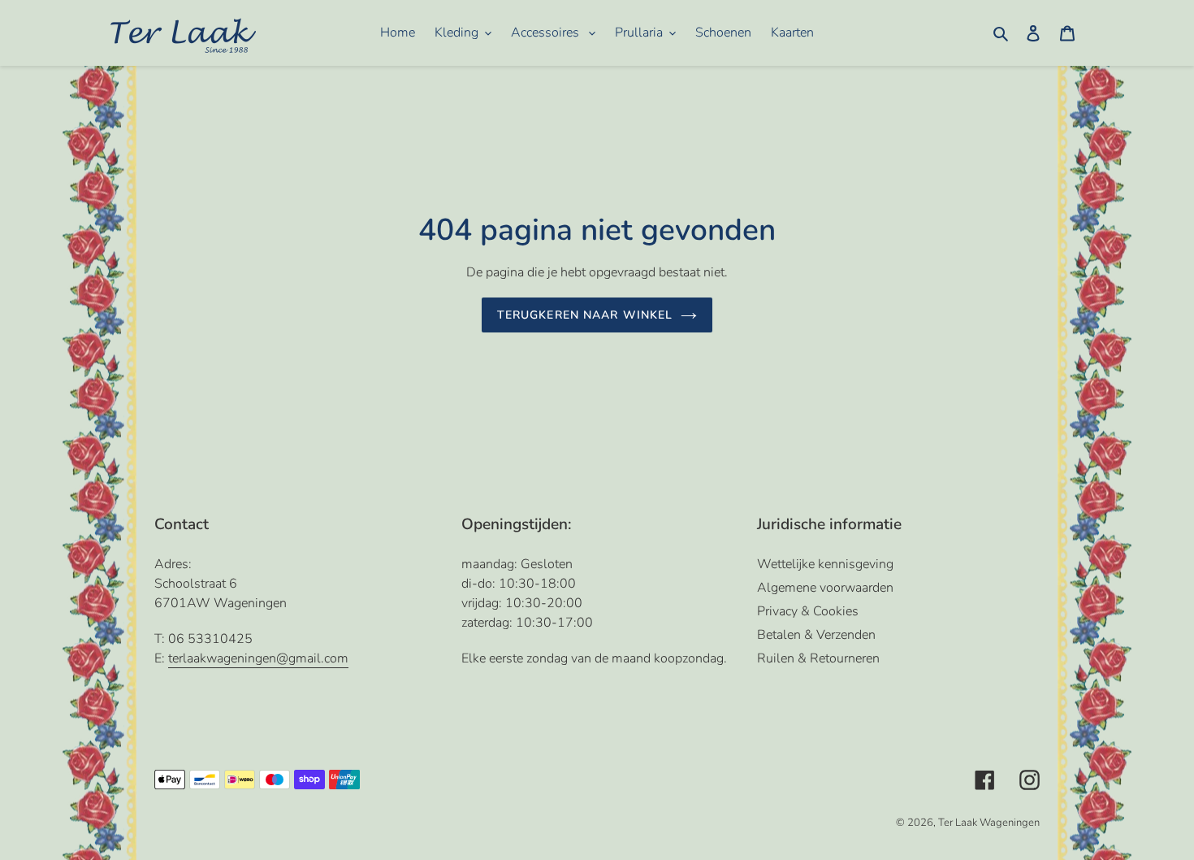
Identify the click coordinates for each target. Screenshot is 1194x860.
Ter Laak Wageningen (989, 822)
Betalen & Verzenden (816, 635)
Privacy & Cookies (808, 611)
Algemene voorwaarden (825, 588)
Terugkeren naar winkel (585, 315)
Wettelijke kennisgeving (825, 564)
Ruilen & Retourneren (818, 658)
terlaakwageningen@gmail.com (258, 658)
